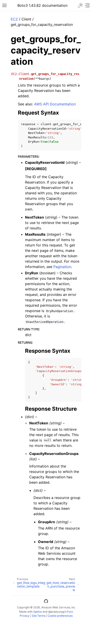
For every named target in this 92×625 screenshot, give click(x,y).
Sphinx (37, 611)
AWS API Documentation (55, 104)
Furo (70, 611)
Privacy (24, 615)
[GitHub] (46, 602)
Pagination (62, 266)
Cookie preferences (60, 615)
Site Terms (38, 615)
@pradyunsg (56, 611)
